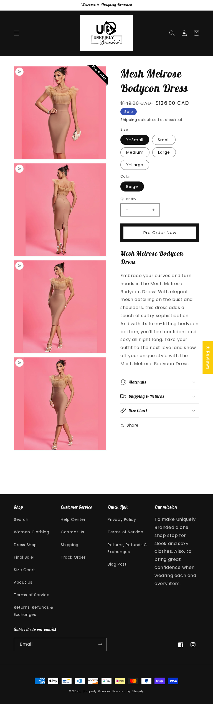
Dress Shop (25, 545)
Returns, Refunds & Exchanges (34, 611)
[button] (17, 33)
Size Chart (24, 570)
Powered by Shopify (128, 691)
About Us (23, 582)
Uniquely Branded (97, 691)
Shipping (128, 119)
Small (164, 140)
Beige (132, 186)
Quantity (128, 199)
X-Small (134, 140)
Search (21, 519)
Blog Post (117, 564)
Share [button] (133, 425)
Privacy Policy (122, 519)
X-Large (134, 165)
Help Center (73, 519)
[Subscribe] (100, 644)
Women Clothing (31, 532)
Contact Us (72, 532)
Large (164, 152)
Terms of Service (32, 595)
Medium (135, 152)
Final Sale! (24, 557)
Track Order (73, 557)
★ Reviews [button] (208, 357)
